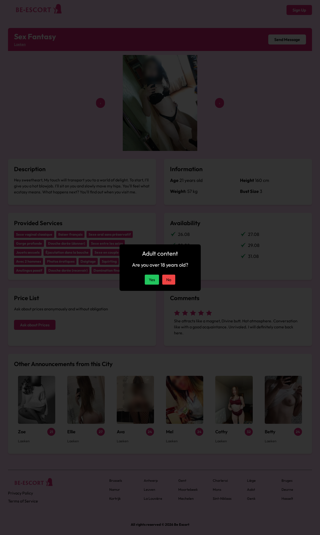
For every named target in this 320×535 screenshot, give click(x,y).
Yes (152, 279)
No (168, 279)
